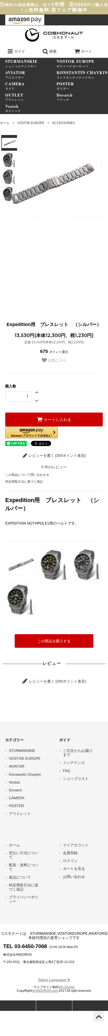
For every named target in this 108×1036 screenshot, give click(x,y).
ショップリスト (76, 778)
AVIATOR (16, 766)
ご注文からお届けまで (77, 752)
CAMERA (16, 798)
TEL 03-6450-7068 (25, 946)
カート (86, 51)
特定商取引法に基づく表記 (24, 481)
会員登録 (70, 853)
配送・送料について (23, 867)
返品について (20, 877)
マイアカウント (76, 845)
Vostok (14, 782)
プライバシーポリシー (23, 899)
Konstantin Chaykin (25, 774)
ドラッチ (65, 97)
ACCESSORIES (63, 123)
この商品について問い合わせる (27, 475)
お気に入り (56, 360)
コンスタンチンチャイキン (82, 74)
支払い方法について (23, 855)
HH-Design (67, 987)
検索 (52, 51)
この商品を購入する (54, 641)
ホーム (4, 123)
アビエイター (15, 74)
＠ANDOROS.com (45, 991)
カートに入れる (56, 419)
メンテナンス (74, 763)
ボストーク (13, 108)
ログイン (70, 861)
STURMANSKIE (22, 750)
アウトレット (14, 97)
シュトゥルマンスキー (21, 63)
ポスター (65, 86)
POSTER (16, 806)
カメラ (15, 86)
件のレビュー (54, 467)
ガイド (19, 51)
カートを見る (74, 868)
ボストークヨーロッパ (75, 63)
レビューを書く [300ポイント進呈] (57, 455)
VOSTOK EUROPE (30, 123)
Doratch (15, 790)
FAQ (66, 771)
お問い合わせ (74, 877)
